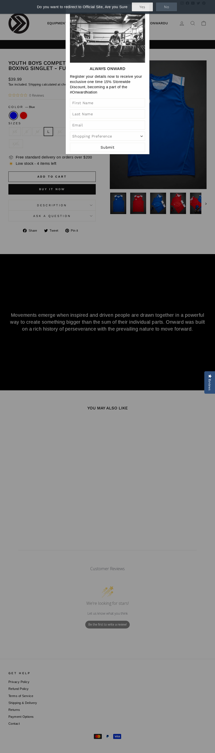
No (166, 7)
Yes (142, 7)
